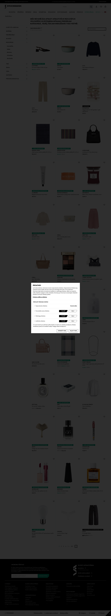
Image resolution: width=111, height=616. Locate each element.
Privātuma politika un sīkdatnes (40, 297)
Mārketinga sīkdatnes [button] (39, 316)
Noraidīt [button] (63, 311)
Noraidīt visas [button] (62, 330)
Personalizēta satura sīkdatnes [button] (41, 311)
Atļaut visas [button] (73, 330)
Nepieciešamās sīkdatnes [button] (40, 306)
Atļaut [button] (72, 311)
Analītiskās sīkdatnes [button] (39, 321)
